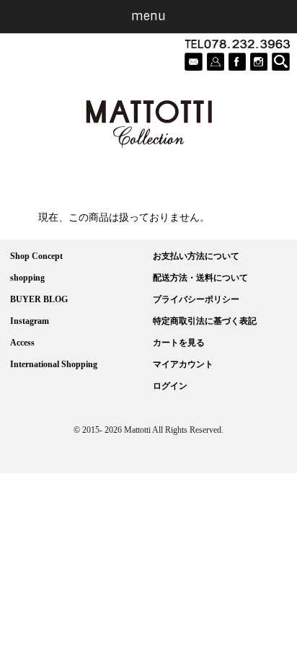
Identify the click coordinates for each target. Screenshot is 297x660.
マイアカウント (183, 364)
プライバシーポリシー (196, 299)
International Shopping (53, 364)
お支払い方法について (196, 256)
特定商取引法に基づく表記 (205, 321)
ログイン (170, 386)
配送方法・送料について (200, 278)
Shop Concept (36, 256)
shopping (27, 278)
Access (22, 343)
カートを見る (179, 343)
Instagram (29, 321)
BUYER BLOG (39, 299)
